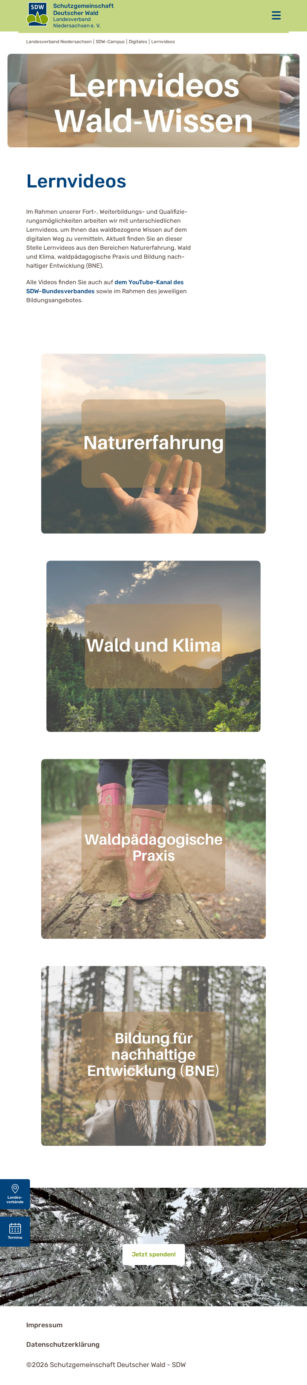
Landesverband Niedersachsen (59, 41)
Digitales (138, 41)
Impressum (44, 1325)
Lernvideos (163, 41)
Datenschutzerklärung (63, 1344)
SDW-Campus (110, 41)
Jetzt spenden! (154, 1254)
